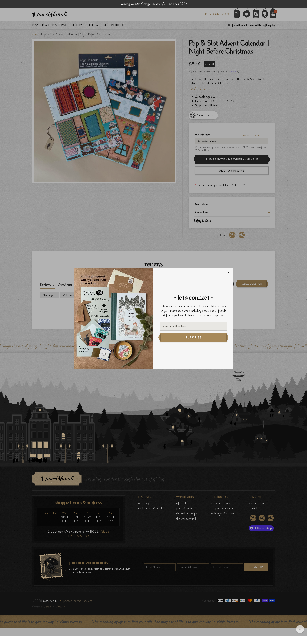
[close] (228, 272)
